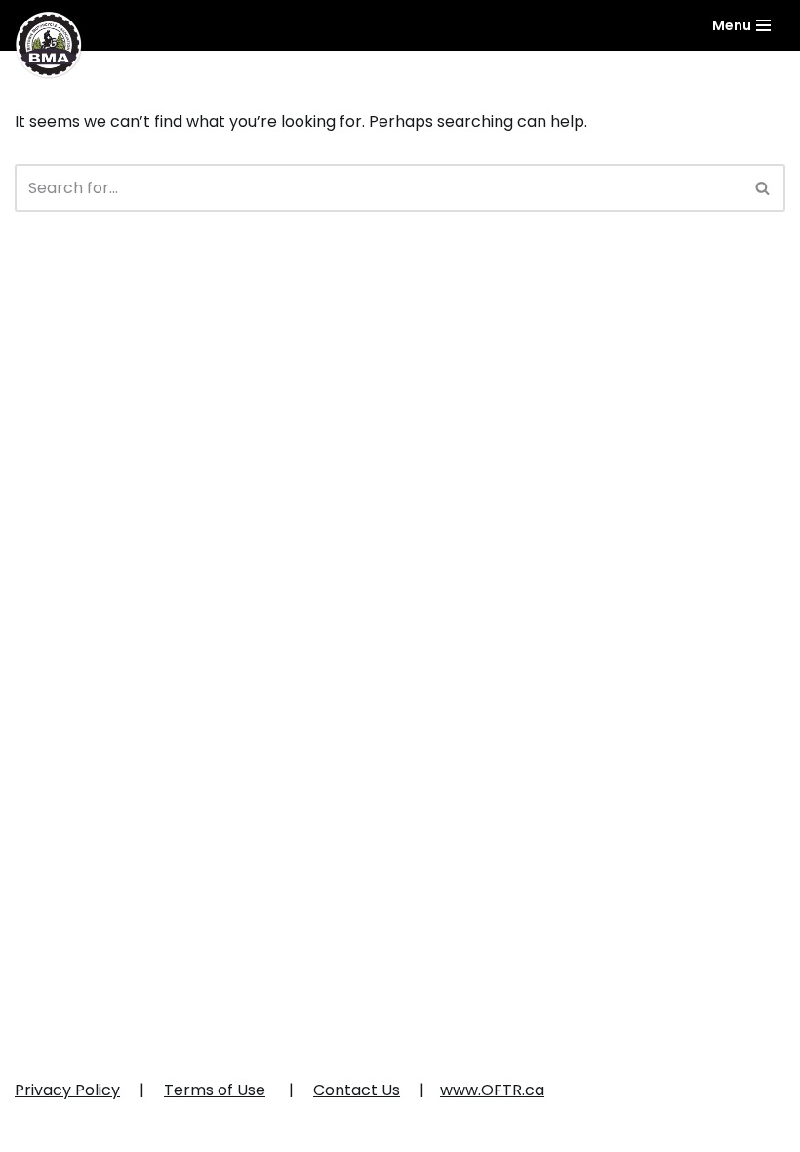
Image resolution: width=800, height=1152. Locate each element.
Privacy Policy (67, 1090)
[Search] (763, 188)
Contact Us (356, 1090)
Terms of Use (214, 1090)
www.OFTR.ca (492, 1090)
